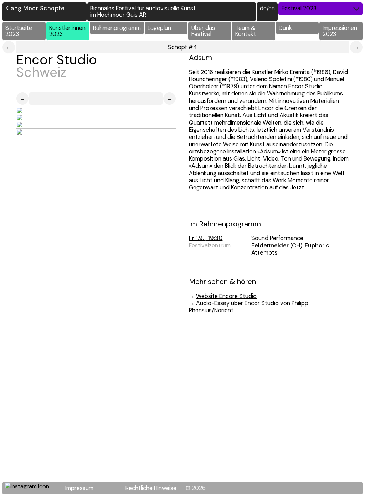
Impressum (79, 488)
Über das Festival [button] (203, 31)
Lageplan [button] (159, 28)
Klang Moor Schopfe (35, 8)
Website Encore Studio (226, 296)
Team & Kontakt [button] (245, 31)
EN (271, 8)
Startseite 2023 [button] (18, 31)
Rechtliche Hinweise (150, 488)
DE (263, 8)
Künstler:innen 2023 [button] (67, 31)
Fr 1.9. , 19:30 (205, 238)
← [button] (22, 98)
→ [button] (169, 98)
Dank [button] (285, 28)
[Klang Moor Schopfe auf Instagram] (31, 488)
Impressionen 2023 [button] (340, 31)
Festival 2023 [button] (299, 8)
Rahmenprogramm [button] (117, 28)
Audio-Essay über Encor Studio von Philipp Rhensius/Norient (248, 306)
